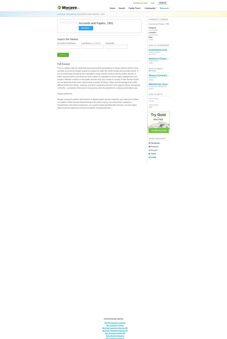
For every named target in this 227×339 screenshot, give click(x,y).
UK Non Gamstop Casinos (115, 323)
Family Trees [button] (134, 8)
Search (63, 55)
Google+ (154, 150)
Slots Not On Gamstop (115, 336)
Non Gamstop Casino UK (115, 333)
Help (152, 3)
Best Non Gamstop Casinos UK (115, 328)
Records (71, 14)
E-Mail (153, 157)
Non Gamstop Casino (115, 325)
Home (112, 8)
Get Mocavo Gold (140, 3)
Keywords (110, 43)
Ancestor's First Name (66, 43)
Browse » (86, 28)
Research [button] (164, 8)
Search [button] (122, 8)
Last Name (91, 43)
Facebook (155, 143)
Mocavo (61, 14)
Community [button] (150, 8)
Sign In (162, 3)
